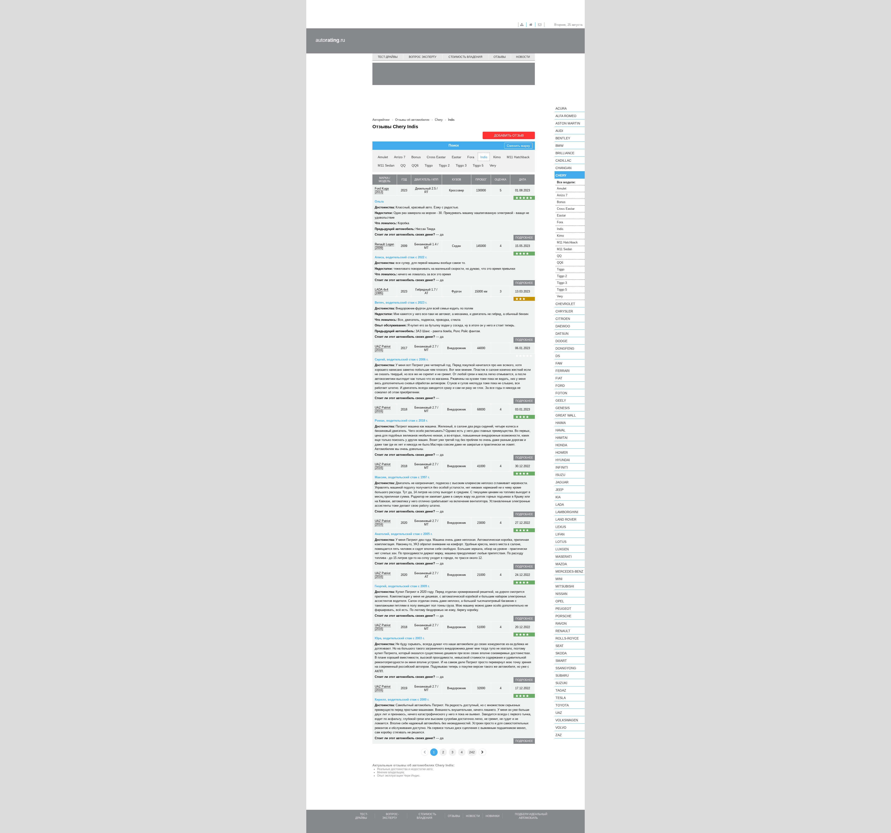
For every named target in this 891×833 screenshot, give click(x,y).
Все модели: (566, 182)
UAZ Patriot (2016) (383, 348)
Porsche (563, 616)
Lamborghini (566, 512)
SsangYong (565, 668)
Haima (560, 423)
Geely (560, 400)
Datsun (561, 333)
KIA (558, 497)
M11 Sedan (386, 165)
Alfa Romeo (565, 116)
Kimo (497, 157)
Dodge (561, 341)
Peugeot (563, 608)
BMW (559, 146)
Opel (559, 601)
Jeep (559, 490)
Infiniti (561, 467)
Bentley (562, 138)
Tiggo (429, 165)
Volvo (560, 727)
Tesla (560, 698)
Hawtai (561, 437)
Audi (559, 131)
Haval (560, 430)
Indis (483, 157)
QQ (403, 165)
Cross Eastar (436, 157)
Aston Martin (567, 123)
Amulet (383, 157)
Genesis (562, 408)
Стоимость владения (465, 57)
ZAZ (558, 735)
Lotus (560, 542)
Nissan (561, 594)
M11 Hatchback (518, 157)
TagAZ (560, 690)
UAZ (558, 713)
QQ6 (415, 165)
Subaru (562, 675)
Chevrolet (565, 304)
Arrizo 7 (399, 157)
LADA (559, 504)
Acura (561, 108)
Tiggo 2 (444, 165)
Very (493, 165)
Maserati (563, 556)
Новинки (493, 816)
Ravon (561, 623)
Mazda (561, 564)
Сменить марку (518, 146)
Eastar (456, 157)
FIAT (558, 378)
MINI (558, 579)
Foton (561, 393)
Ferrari (562, 371)
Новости (523, 57)
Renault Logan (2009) (384, 246)
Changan (563, 168)
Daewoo (562, 326)
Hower (561, 452)
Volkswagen (566, 720)
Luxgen (562, 549)
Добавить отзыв (509, 135)
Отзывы (500, 57)
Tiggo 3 (461, 165)
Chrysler (564, 311)
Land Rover (565, 519)
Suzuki (561, 683)
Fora (470, 157)
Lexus (560, 527)
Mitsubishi (564, 586)
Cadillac (563, 160)
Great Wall (565, 415)
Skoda (561, 653)
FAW (558, 363)
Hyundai (562, 460)
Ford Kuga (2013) (382, 190)
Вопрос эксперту (422, 57)
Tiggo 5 (478, 165)
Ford (560, 385)
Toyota (562, 705)
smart (561, 660)
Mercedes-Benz (569, 571)
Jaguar (561, 482)
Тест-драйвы (388, 57)
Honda (561, 445)
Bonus (416, 157)
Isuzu (560, 475)
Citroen (562, 319)
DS (557, 356)
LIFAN (560, 534)
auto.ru (330, 40)
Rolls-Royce (567, 638)
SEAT (559, 646)
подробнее (524, 237)
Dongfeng (564, 348)
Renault (562, 631)
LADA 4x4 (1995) (381, 291)
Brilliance (564, 153)
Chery (560, 175)
